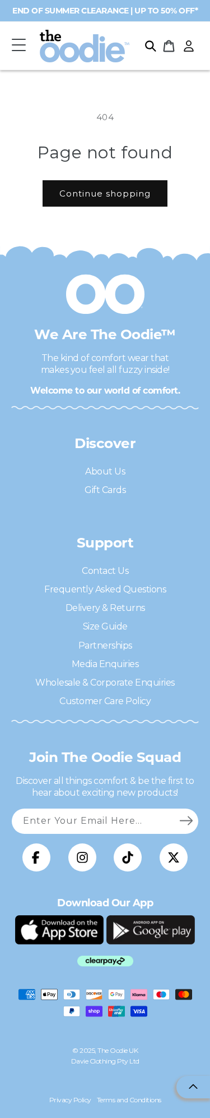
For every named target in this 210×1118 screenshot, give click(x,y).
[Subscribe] (186, 821)
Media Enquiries (105, 664)
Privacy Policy (70, 1100)
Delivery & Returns (105, 608)
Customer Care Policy (105, 701)
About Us (105, 471)
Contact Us (105, 570)
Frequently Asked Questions (105, 589)
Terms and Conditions (129, 1100)
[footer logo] (59, 929)
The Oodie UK (117, 1050)
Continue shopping (105, 193)
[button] (18, 46)
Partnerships (105, 645)
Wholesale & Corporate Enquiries (105, 682)
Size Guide (105, 626)
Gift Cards (105, 490)
